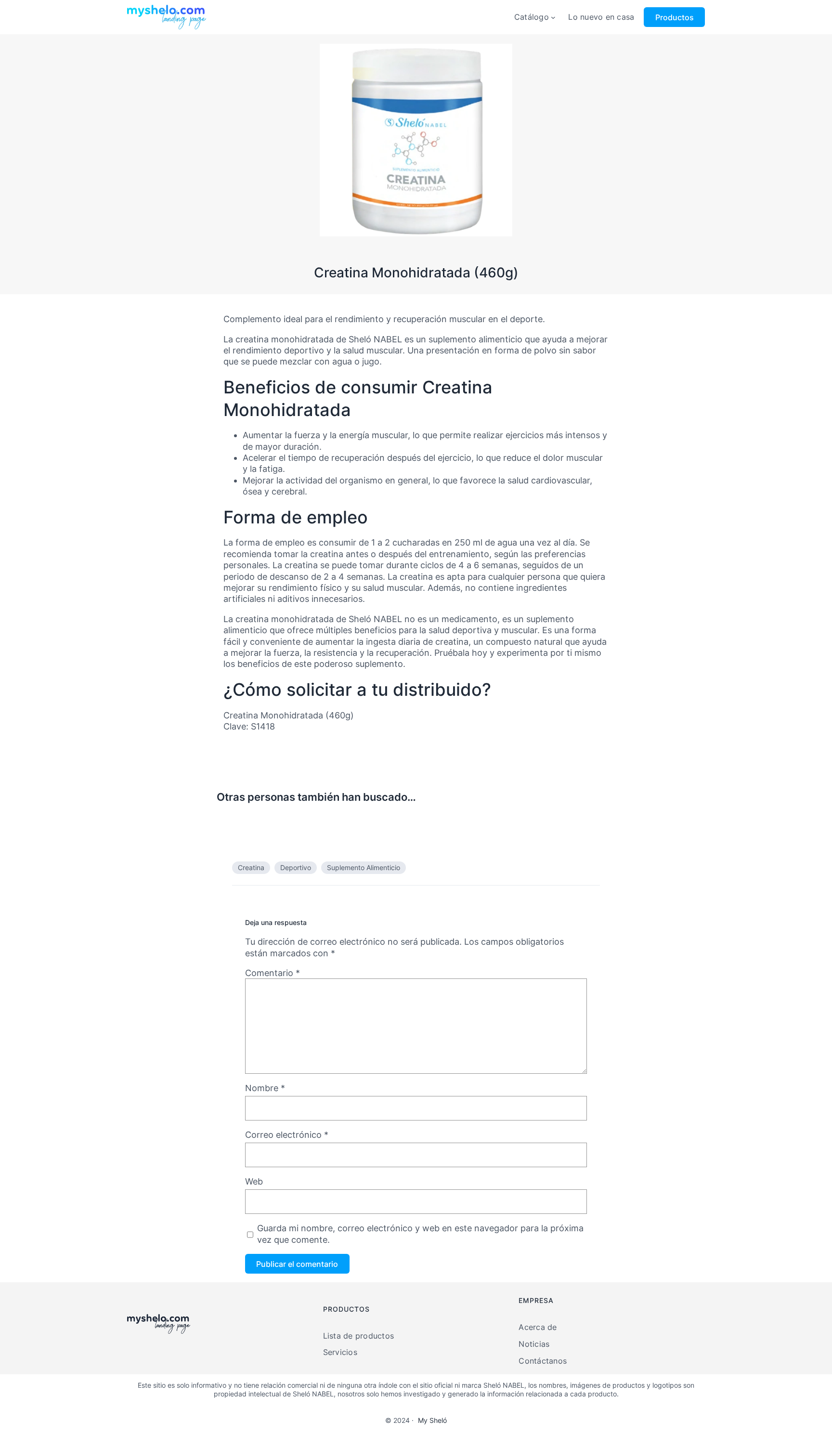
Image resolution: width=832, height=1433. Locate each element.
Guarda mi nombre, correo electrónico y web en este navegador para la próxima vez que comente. (420, 1233)
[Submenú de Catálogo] (553, 17)
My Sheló (432, 1420)
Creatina (251, 867)
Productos (674, 17)
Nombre (265, 1088)
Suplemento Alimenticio (363, 867)
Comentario (272, 973)
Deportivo (295, 867)
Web (254, 1181)
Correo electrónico (286, 1135)
